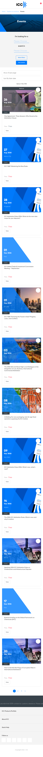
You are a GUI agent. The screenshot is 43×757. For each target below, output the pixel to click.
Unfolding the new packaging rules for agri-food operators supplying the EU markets (20, 418)
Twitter (9, 740)
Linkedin (4, 740)
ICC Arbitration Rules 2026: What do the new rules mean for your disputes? (20, 217)
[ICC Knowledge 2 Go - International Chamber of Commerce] (21, 4)
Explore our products (13, 11)
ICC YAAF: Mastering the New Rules (16, 166)
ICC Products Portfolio (9, 711)
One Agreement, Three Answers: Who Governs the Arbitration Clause (20, 117)
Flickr (30, 740)
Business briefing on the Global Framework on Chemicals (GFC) (19, 618)
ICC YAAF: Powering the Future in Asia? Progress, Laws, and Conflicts (20, 317)
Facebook (14, 740)
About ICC (5, 719)
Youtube (24, 740)
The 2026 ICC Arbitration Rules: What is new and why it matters (20, 518)
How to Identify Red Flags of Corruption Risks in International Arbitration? (19, 668)
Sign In (36, 4)
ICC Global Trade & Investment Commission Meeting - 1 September (19, 267)
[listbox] (21, 41)
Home (3, 11)
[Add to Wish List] (38, 89)
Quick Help (5, 727)
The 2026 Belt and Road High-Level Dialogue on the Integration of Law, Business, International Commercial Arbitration (21, 368)
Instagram (19, 740)
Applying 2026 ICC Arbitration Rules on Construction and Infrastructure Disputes (17, 568)
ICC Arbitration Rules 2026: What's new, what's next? (19, 468)
